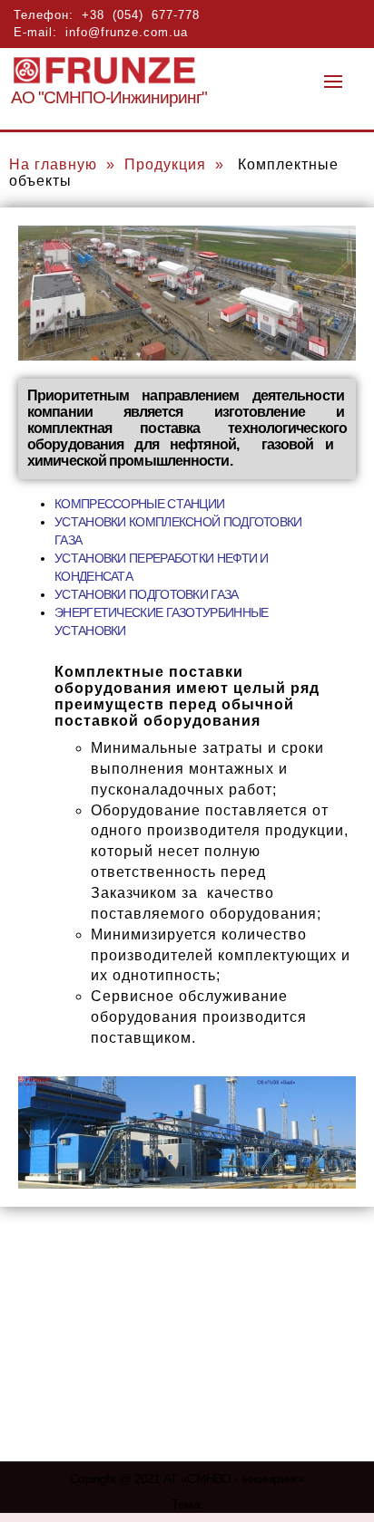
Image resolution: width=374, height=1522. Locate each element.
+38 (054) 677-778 (141, 15)
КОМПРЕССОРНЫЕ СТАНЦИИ (139, 503)
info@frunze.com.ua (126, 32)
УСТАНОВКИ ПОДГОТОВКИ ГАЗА (146, 594)
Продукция (165, 164)
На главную (53, 164)
